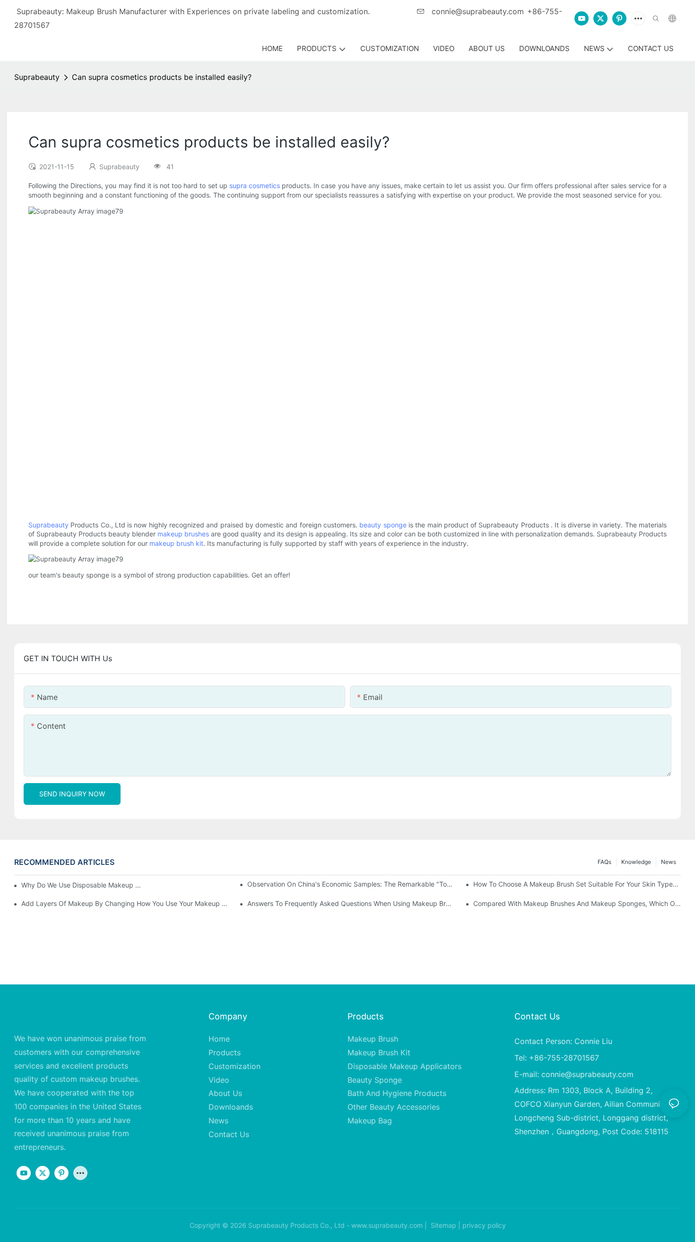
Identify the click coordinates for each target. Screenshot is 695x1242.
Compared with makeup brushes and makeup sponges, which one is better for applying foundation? (577, 903)
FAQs (604, 861)
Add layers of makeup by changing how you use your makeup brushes (125, 903)
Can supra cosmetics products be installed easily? (162, 77)
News (668, 861)
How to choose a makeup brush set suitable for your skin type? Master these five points (577, 884)
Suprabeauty (37, 77)
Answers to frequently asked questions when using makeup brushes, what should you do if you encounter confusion (351, 903)
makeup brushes (183, 534)
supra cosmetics (254, 185)
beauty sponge (382, 525)
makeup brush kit (176, 543)
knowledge (636, 861)
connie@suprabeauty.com (476, 11)
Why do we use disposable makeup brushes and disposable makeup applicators (82, 885)
